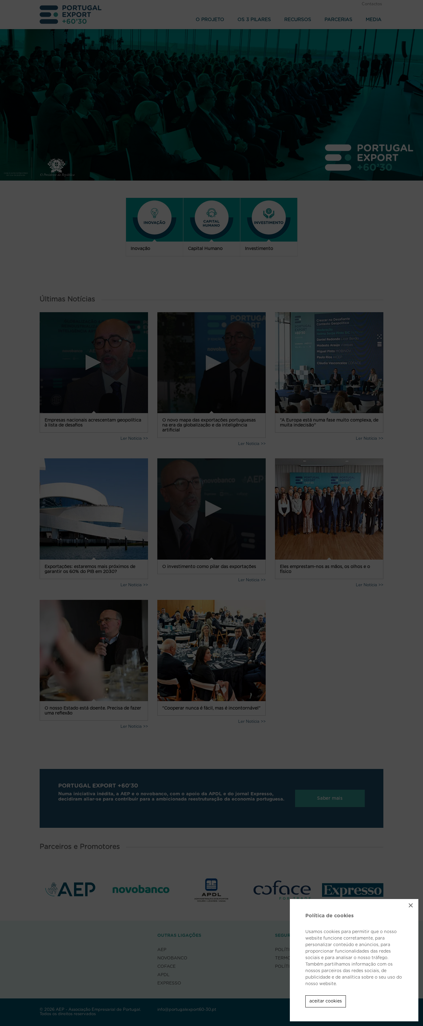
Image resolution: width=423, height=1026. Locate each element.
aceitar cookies (325, 1001)
